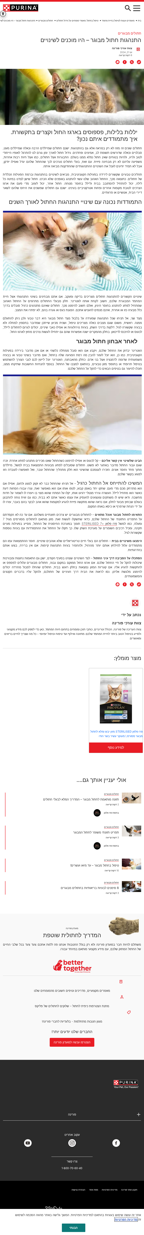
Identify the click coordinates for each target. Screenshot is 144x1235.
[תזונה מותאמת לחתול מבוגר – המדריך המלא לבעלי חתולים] (131, 798)
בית (139, 20)
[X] (132, 62)
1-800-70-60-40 (72, 1168)
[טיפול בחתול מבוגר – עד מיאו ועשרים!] (131, 864)
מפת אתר (93, 1189)
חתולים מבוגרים (45, 20)
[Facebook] (124, 62)
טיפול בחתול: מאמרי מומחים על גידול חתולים (77, 20)
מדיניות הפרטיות (109, 1189)
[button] (136, 8)
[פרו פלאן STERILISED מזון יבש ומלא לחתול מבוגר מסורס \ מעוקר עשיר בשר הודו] (116, 698)
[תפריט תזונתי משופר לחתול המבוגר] (131, 831)
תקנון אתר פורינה (129, 1189)
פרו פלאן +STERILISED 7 (99, 524)
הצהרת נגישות (78, 1189)
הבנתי (73, 1228)
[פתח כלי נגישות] (3, 14)
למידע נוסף (116, 747)
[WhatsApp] (117, 62)
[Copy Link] (139, 62)
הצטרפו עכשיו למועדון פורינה (72, 1042)
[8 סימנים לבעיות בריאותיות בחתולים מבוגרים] (131, 886)
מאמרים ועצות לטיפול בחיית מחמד (118, 20)
